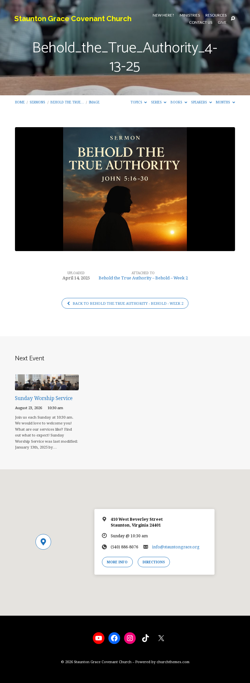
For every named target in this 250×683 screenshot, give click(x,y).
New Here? (163, 15)
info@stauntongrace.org (176, 547)
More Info (117, 562)
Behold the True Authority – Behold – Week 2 (143, 277)
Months (223, 102)
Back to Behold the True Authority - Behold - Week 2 (127, 303)
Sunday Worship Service (44, 398)
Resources (216, 15)
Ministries (190, 15)
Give (222, 22)
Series (157, 102)
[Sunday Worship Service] (47, 386)
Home (20, 102)
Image (94, 102)
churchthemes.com (173, 662)
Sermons (37, 102)
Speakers (199, 102)
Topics (137, 102)
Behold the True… (67, 102)
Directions (154, 562)
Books (177, 102)
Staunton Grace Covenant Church (73, 18)
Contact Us (200, 22)
